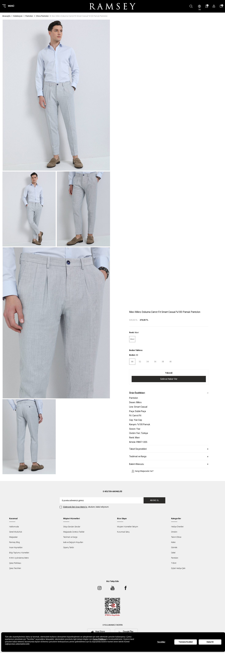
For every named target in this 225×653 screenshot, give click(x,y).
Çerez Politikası (15, 563)
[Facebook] (125, 588)
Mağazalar (13, 537)
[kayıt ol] (214, 6)
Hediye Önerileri (177, 527)
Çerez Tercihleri (15, 568)
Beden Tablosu (135, 350)
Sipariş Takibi (68, 547)
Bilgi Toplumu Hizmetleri (19, 553)
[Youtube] (112, 588)
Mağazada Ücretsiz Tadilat (73, 532)
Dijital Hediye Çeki (178, 568)
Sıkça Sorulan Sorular (71, 527)
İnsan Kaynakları (15, 547)
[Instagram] (99, 588)
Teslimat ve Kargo (70, 537)
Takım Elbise (176, 537)
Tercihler (161, 642)
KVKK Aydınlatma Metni (19, 558)
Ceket (173, 553)
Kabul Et (210, 642)
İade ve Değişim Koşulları (73, 542)
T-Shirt (173, 563)
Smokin (174, 532)
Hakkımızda (14, 527)
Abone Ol (154, 500)
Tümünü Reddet (186, 642)
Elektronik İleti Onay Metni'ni (75, 507)
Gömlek (174, 547)
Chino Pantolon (42, 16)
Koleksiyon (17, 16)
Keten (173, 542)
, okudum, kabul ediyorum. (86, 507)
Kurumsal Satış (123, 532)
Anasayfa (6, 16)
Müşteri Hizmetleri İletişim (127, 527)
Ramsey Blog (14, 542)
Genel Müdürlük (15, 532)
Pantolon (29, 16)
